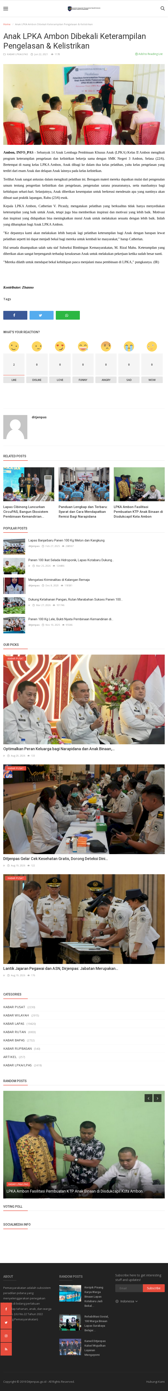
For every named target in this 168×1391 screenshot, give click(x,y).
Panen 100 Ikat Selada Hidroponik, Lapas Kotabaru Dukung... (71, 560)
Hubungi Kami (155, 1382)
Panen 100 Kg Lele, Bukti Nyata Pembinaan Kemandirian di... (70, 619)
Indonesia (127, 1301)
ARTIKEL (10, 1057)
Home (6, 24)
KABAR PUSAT (14, 1007)
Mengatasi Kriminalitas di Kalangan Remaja (59, 580)
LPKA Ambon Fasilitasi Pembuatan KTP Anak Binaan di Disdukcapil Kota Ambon (138, 512)
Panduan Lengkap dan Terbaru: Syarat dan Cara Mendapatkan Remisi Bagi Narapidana (83, 512)
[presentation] (148, 1098)
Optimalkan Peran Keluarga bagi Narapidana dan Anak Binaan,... (59, 748)
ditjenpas (39, 417)
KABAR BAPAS (14, 1040)
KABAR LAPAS (13, 1023)
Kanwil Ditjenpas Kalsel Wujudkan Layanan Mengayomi (95, 1347)
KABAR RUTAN (14, 1032)
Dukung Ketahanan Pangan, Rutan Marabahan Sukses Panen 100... (75, 599)
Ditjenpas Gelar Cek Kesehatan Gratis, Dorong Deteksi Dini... (55, 858)
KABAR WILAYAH (16, 1015)
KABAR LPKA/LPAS (17, 54)
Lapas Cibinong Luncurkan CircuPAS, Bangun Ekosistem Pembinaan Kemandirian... (25, 512)
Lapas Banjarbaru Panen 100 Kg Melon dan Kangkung (66, 540)
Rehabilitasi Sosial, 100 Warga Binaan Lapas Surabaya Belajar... (96, 1323)
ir (29, 565)
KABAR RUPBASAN (17, 1048)
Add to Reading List (150, 54)
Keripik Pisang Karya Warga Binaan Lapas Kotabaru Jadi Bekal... (93, 1296)
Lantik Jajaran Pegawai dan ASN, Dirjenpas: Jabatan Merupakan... (60, 968)
